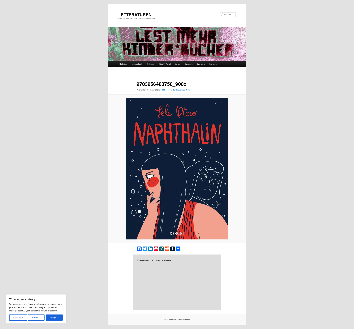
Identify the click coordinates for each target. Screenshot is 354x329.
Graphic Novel (165, 64)
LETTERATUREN (135, 14)
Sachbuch (188, 64)
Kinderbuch (123, 64)
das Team (201, 64)
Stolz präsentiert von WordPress (177, 319)
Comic (177, 64)
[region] (36, 308)
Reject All (36, 317)
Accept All (54, 317)
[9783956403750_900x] (177, 168)
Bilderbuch (150, 64)
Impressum (213, 64)
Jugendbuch (137, 64)
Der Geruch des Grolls (181, 90)
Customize (18, 317)
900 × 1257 (166, 90)
